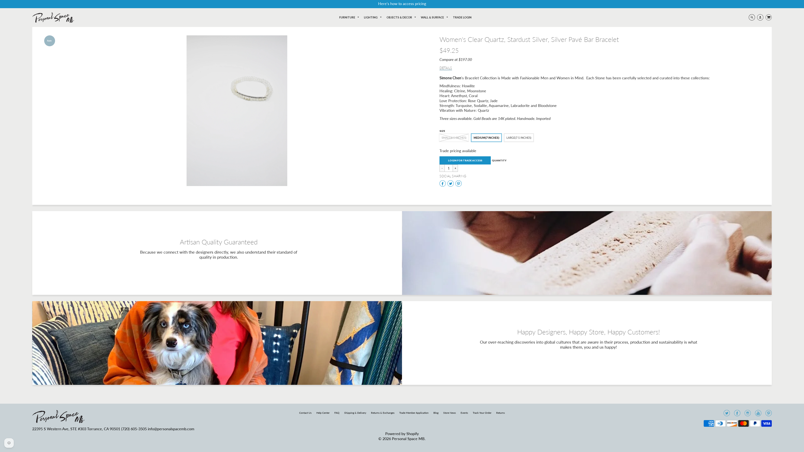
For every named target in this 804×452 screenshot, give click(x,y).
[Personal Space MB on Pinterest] (768, 414)
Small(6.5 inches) (454, 137)
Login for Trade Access (465, 160)
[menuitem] (349, 17)
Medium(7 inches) (486, 137)
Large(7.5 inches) (518, 137)
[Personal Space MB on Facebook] (737, 414)
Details (445, 68)
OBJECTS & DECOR (400, 17)
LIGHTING (371, 17)
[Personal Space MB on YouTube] (758, 414)
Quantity (499, 160)
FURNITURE (347, 17)
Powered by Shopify (402, 433)
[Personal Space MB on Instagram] (748, 414)
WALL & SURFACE (433, 17)
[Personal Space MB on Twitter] (727, 414)
